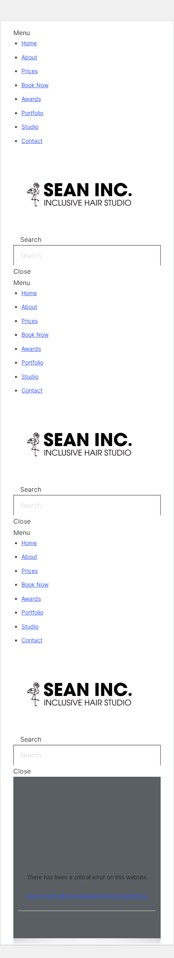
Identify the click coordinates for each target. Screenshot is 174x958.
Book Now (35, 85)
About (29, 57)
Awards (31, 98)
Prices (29, 70)
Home (29, 43)
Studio (29, 126)
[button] (87, 32)
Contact (31, 140)
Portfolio (32, 112)
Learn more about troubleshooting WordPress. (87, 895)
